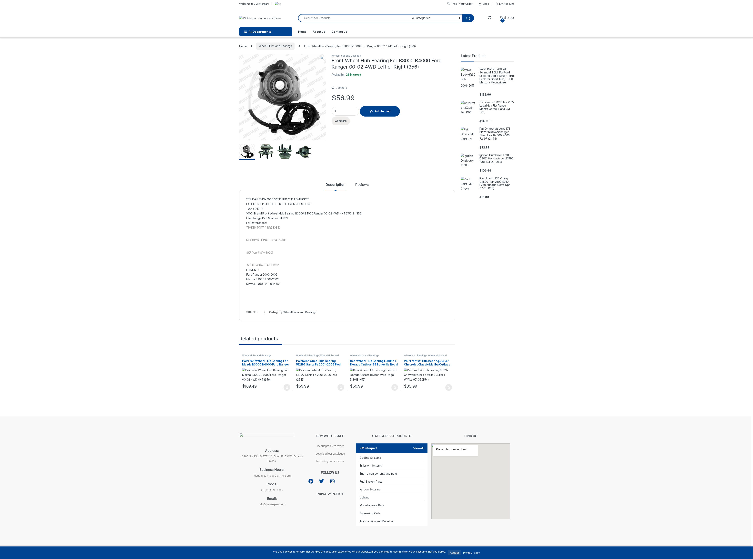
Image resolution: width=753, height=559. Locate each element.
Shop (486, 3)
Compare (341, 87)
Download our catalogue (330, 453)
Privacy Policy (471, 552)
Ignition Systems (370, 489)
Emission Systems (371, 465)
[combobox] (354, 18)
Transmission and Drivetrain (377, 521)
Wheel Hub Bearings (307, 355)
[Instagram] (332, 481)
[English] (278, 4)
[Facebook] (311, 481)
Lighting (364, 497)
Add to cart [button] (287, 387)
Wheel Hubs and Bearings (275, 46)
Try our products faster (330, 446)
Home (302, 31)
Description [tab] (335, 185)
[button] (322, 58)
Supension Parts (370, 513)
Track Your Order (461, 3)
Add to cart (382, 111)
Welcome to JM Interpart (254, 3)
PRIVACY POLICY (330, 494)
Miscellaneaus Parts (372, 505)
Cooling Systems (370, 457)
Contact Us (339, 31)
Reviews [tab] (362, 185)
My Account (506, 3)
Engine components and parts (378, 473)
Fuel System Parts (371, 481)
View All (418, 448)
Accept (454, 552)
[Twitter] (321, 481)
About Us (319, 31)
